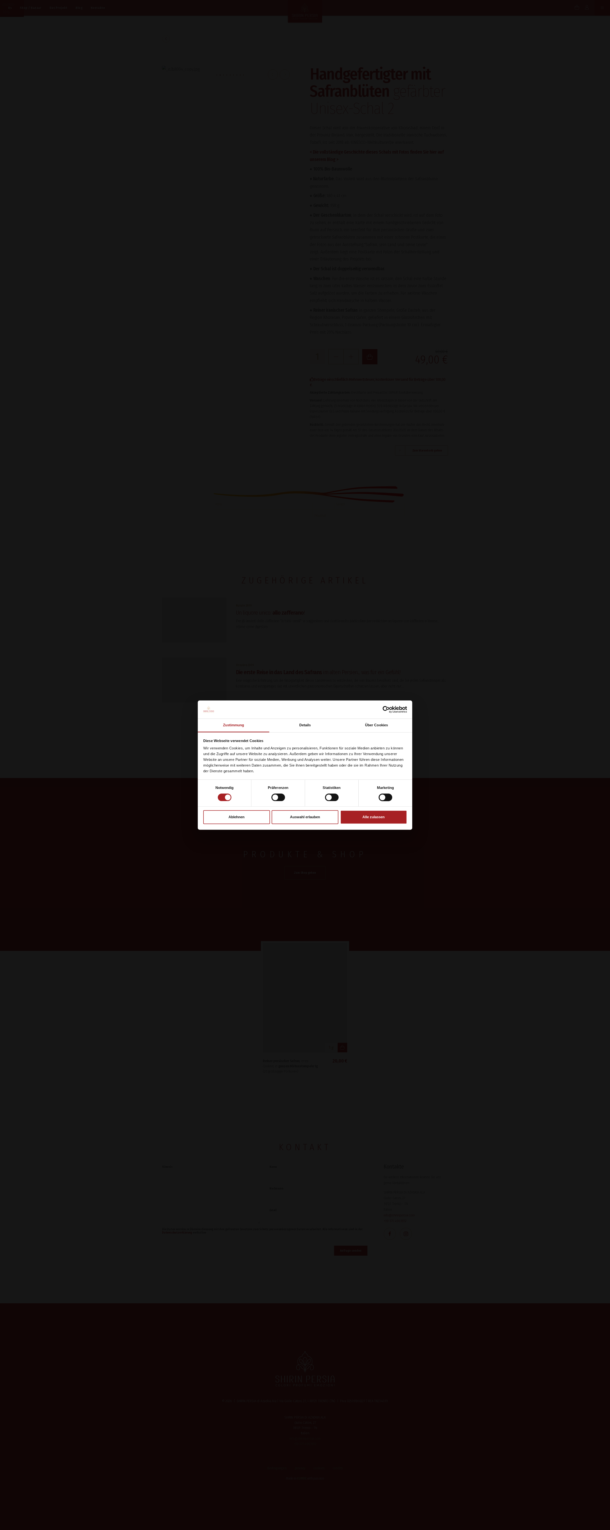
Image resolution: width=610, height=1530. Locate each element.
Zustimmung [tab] (233, 725)
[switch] (278, 797)
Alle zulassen (373, 817)
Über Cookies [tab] (376, 725)
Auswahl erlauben (305, 817)
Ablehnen (236, 817)
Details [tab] (305, 725)
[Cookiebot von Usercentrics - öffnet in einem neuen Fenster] (386, 709)
